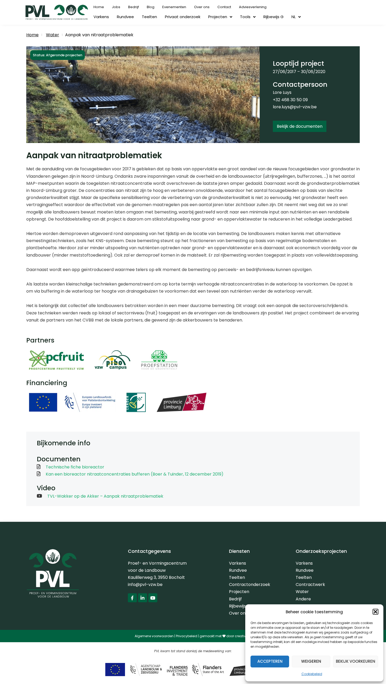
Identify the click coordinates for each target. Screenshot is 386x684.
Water (52, 35)
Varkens (101, 16)
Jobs (116, 6)
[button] (375, 611)
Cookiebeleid (311, 674)
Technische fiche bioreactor (75, 467)
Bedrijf (133, 6)
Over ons (202, 6)
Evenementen (174, 6)
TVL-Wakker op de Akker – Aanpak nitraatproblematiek (105, 496)
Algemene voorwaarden (154, 636)
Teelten (149, 16)
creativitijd (243, 636)
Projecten (217, 16)
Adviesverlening (253, 6)
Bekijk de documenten (299, 126)
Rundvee (125, 16)
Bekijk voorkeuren (355, 661)
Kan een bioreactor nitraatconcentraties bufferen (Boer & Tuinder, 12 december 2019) (134, 474)
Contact (224, 6)
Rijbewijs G (273, 16)
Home (98, 6)
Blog (150, 6)
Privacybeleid (186, 636)
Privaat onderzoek (182, 16)
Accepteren (270, 661)
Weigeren (311, 661)
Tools (245, 16)
